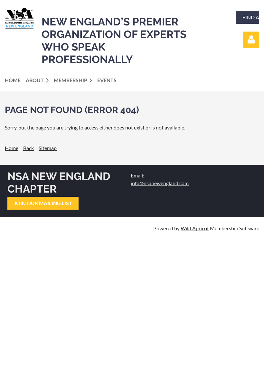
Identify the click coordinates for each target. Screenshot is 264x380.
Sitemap (48, 148)
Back (28, 148)
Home (11, 148)
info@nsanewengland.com (160, 183)
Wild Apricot (195, 228)
